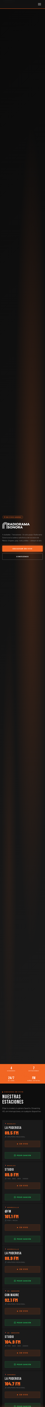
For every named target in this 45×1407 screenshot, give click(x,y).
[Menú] (40, 4)
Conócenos (22, 556)
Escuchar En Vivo (22, 549)
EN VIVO (24, 1144)
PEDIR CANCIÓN (24, 1155)
